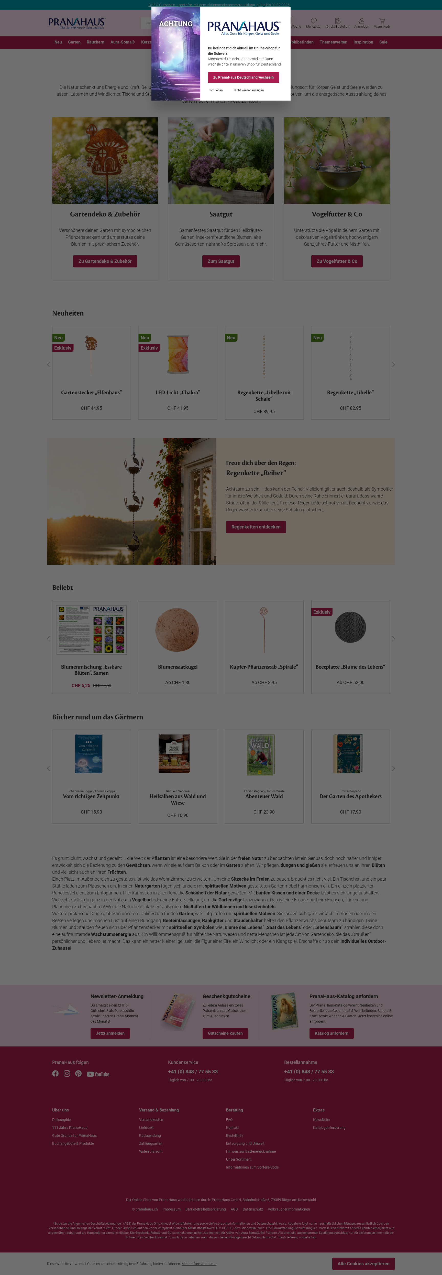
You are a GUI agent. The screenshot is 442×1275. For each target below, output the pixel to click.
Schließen (216, 90)
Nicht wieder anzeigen (249, 90)
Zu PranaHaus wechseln (243, 77)
